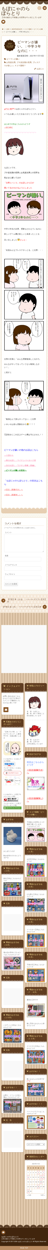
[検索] (39, 8)
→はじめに (8, 127)
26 (38, 1187)
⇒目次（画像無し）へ (13, 494)
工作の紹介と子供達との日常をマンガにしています (18, 1239)
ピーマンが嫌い (13, 59)
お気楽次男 (11, 62)
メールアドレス (11, 565)
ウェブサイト (10, 574)
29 (28, 1191)
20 (41, 1182)
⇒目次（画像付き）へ (13, 489)
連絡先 (3, 22)
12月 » (43, 1195)
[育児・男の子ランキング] (10, 801)
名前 (6, 556)
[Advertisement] (24, 649)
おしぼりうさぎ (9, 851)
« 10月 (29, 1195)
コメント (8, 532)
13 (41, 1177)
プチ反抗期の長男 (24, 62)
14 (43, 1177)
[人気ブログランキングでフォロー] (12, 809)
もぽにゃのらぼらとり (10, 1237)
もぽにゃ (40, 68)
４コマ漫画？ (20, 65)
